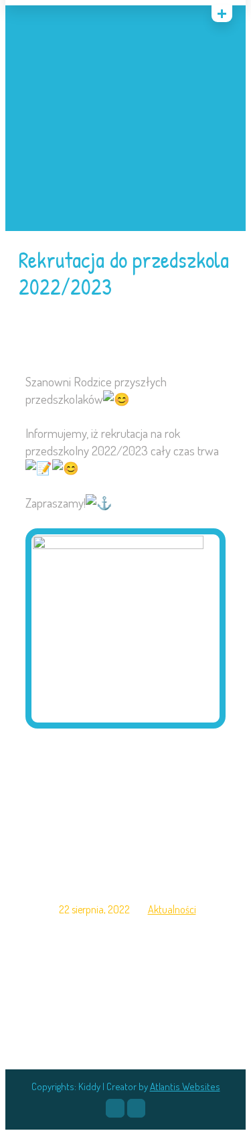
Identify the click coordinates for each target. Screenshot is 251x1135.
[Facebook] (115, 1108)
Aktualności (172, 909)
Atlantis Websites (185, 1086)
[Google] (59, 16)
